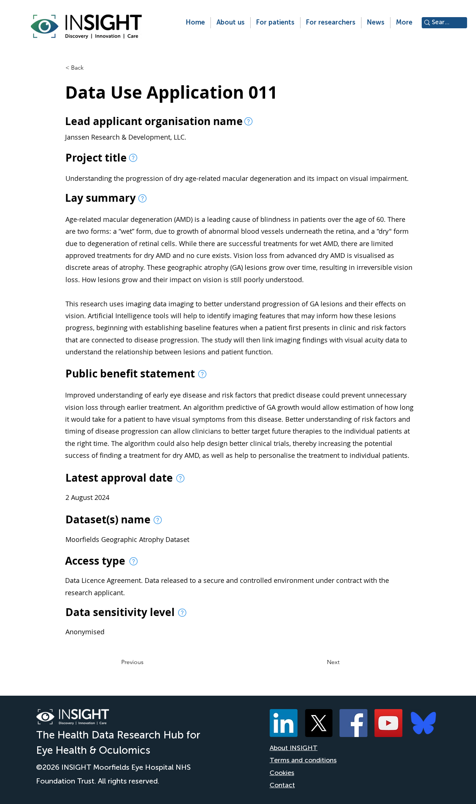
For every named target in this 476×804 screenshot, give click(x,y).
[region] (248, 121)
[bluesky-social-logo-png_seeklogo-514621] (423, 723)
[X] (318, 723)
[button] (230, 22)
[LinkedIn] (284, 723)
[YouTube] (388, 723)
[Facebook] (353, 723)
